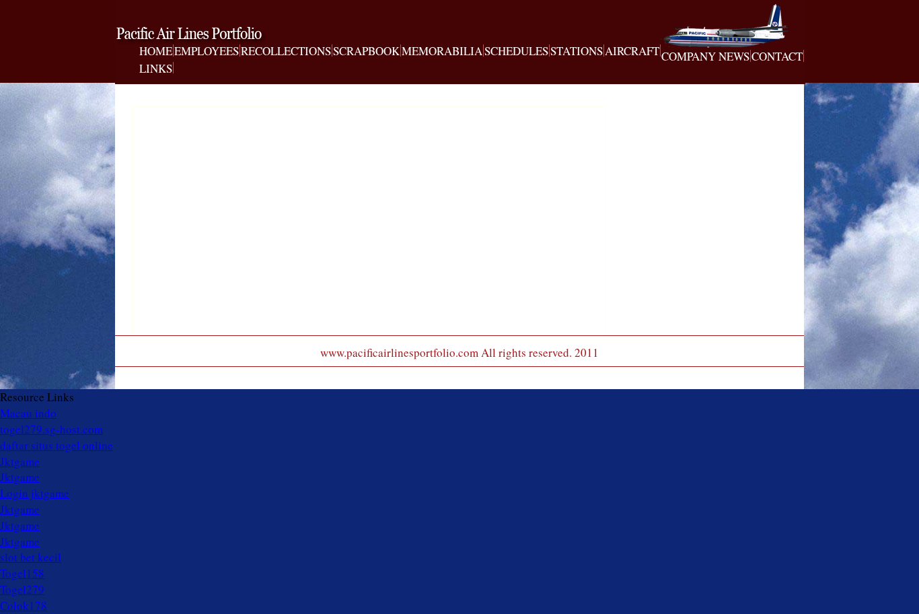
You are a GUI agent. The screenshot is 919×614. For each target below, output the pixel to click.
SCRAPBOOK (366, 51)
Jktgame (20, 461)
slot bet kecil (30, 557)
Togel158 (22, 573)
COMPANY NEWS (705, 56)
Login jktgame (34, 493)
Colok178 (23, 605)
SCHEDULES (516, 51)
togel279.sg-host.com (51, 429)
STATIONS (576, 51)
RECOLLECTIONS (286, 51)
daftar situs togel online (56, 445)
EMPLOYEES (206, 51)
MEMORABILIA (442, 51)
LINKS (155, 68)
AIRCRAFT (632, 51)
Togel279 (22, 589)
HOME (155, 51)
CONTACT (777, 56)
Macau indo (28, 413)
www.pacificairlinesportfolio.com (208, 35)
